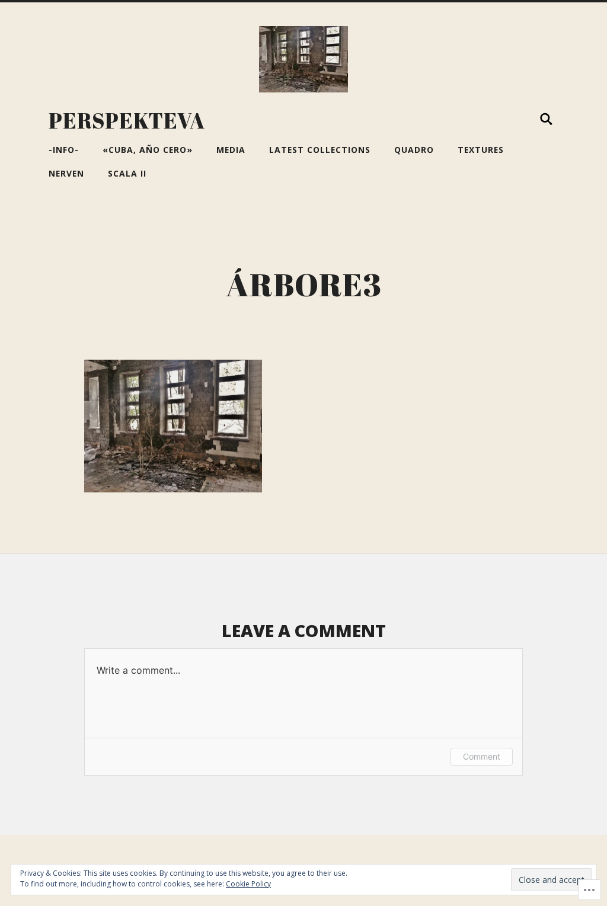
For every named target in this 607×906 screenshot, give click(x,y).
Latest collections (319, 149)
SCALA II (127, 173)
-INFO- (64, 149)
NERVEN (66, 173)
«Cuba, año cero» (148, 149)
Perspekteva (127, 120)
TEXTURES (481, 149)
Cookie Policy (248, 884)
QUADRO (414, 149)
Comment (481, 756)
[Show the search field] (546, 119)
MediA (230, 149)
